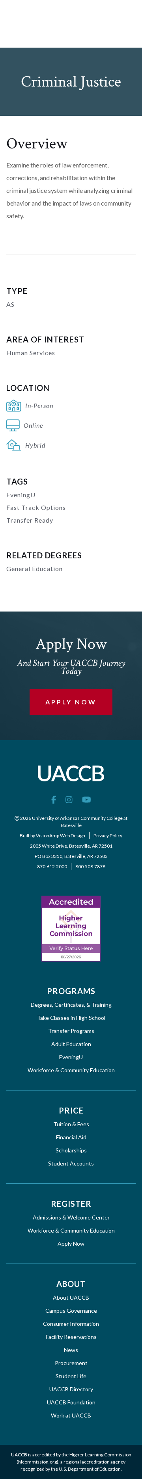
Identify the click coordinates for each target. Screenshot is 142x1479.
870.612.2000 (52, 866)
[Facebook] (53, 799)
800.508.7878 (90, 866)
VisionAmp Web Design (60, 836)
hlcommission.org (37, 1462)
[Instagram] (69, 799)
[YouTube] (86, 799)
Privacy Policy (107, 836)
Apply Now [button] (71, 702)
